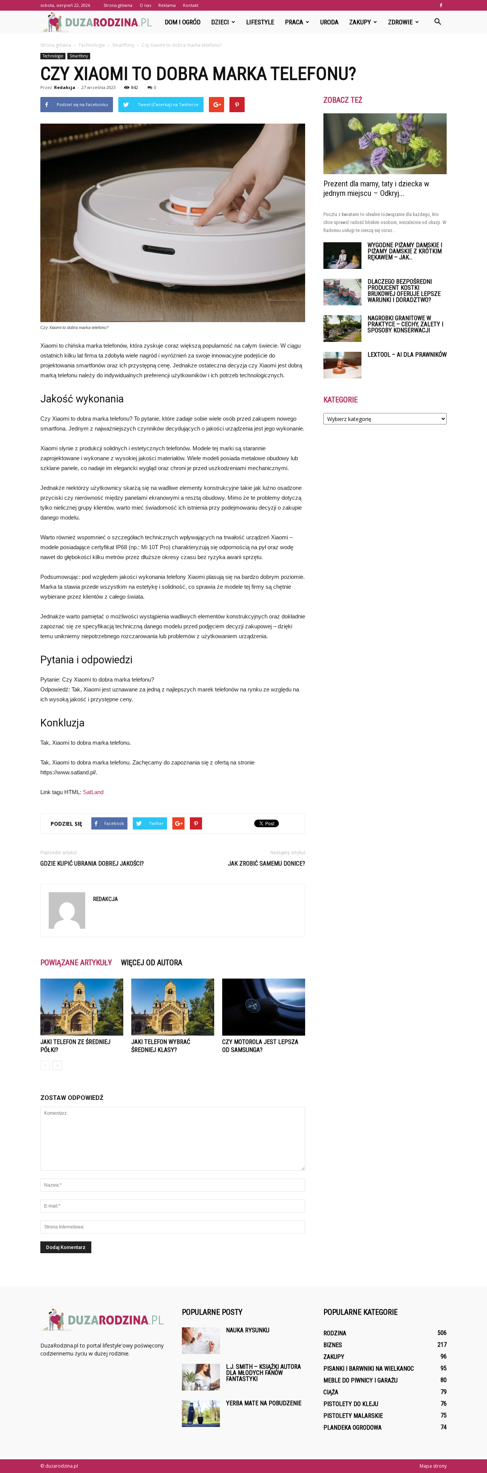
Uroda (329, 22)
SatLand (93, 792)
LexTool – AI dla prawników (407, 354)
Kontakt (191, 5)
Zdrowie (400, 22)
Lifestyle (260, 22)
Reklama (167, 5)
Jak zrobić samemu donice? (266, 863)
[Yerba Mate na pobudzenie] (201, 1413)
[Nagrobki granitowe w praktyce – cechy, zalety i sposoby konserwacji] (342, 328)
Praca (294, 22)
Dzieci (220, 22)
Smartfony (79, 56)
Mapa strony (433, 1466)
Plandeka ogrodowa (352, 1427)
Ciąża (330, 1392)
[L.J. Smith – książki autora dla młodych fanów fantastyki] (201, 1377)
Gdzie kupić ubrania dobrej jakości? (92, 863)
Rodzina (334, 1333)
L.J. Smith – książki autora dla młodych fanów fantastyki (263, 1372)
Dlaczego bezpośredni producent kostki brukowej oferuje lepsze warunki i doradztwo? (404, 290)
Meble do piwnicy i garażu (360, 1380)
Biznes (332, 1345)
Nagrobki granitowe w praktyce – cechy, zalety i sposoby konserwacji (405, 324)
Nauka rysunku (247, 1330)
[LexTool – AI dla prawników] (342, 365)
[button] (437, 22)
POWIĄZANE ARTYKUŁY (76, 962)
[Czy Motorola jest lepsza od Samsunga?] (263, 1007)
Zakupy (360, 22)
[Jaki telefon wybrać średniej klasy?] (172, 1007)
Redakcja (64, 87)
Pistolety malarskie (353, 1415)
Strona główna (117, 5)
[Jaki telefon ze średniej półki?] (81, 1007)
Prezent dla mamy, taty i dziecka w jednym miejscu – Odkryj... (376, 188)
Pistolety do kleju (350, 1404)
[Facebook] (441, 5)
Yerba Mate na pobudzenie (263, 1403)
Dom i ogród (183, 22)
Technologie (53, 56)
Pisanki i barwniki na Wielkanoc (368, 1368)
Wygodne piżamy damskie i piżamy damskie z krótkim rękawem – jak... (405, 251)
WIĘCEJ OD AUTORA (151, 962)
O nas (145, 5)
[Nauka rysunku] (201, 1340)
